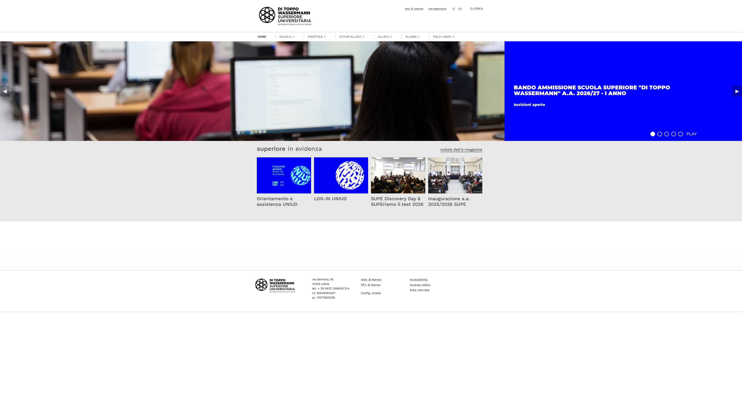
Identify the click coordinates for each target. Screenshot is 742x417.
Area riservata (419, 290)
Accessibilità (418, 279)
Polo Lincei (442, 36)
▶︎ (737, 91)
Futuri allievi (350, 36)
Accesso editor (420, 285)
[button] (652, 134)
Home (262, 36)
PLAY (692, 133)
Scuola (285, 36)
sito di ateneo (414, 8)
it (454, 8)
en (460, 8)
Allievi (383, 36)
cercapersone (437, 8)
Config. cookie (371, 293)
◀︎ (5, 91)
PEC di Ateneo (371, 285)
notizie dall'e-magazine (461, 149)
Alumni (411, 36)
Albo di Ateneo (371, 279)
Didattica (315, 36)
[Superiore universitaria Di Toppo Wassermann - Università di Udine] (285, 16)
